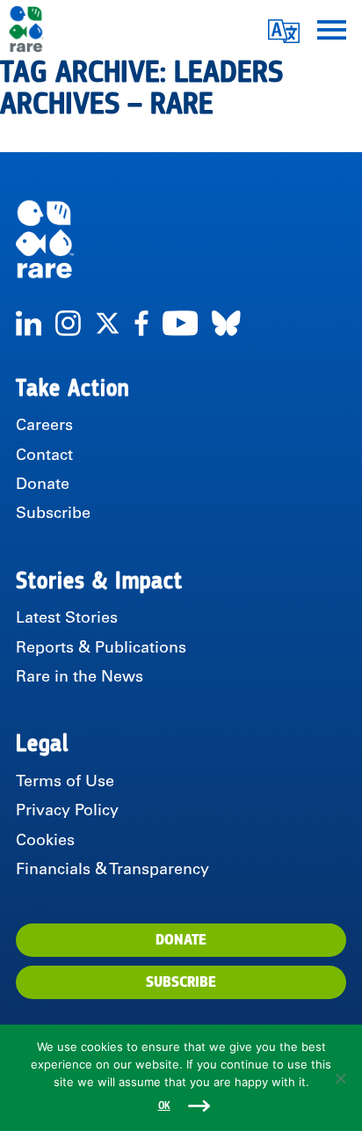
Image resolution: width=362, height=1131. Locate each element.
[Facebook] (141, 323)
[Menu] (331, 28)
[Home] (181, 239)
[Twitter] (107, 323)
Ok (164, 1106)
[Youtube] (180, 323)
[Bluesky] (226, 323)
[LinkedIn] (28, 323)
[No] (340, 1078)
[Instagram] (68, 323)
